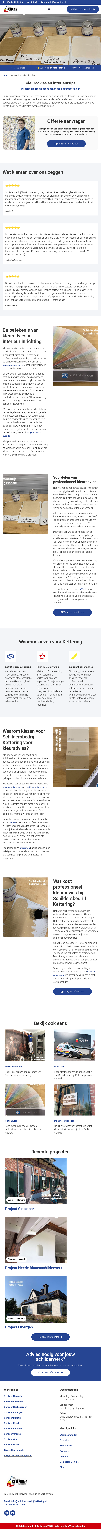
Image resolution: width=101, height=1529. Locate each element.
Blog (62, 1467)
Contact (64, 1456)
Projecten (65, 1451)
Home (6, 75)
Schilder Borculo (12, 1417)
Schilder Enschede (14, 1401)
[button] (49, 9)
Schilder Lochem (13, 1428)
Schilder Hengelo (13, 1396)
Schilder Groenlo (12, 1434)
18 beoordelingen (56, 67)
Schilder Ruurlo (12, 1423)
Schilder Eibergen (13, 1412)
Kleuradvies (11, 1120)
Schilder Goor (11, 1439)
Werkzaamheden (13, 1066)
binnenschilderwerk (13, 787)
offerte (83, 589)
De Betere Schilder (64, 1120)
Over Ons (59, 1066)
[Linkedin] (12, 1513)
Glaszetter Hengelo (14, 1450)
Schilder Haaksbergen (15, 1407)
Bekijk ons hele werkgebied (18, 1455)
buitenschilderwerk (13, 365)
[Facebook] (6, 1513)
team (13, 822)
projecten (25, 848)
